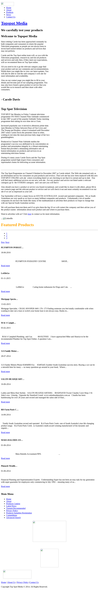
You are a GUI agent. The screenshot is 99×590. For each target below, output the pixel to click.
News (8, 15)
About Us (11, 582)
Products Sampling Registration (19, 513)
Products (9, 12)
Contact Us (10, 17)
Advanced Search (13, 517)
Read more (5, 266)
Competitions (11, 515)
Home (8, 8)
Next (7, 242)
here (29, 214)
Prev (3, 242)
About (8, 10)
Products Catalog (13, 504)
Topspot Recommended (16, 508)
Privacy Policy (12, 511)
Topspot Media (14, 23)
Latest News (11, 506)
